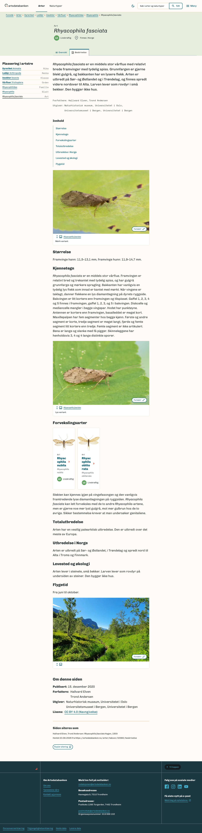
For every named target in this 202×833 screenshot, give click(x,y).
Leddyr (40, 15)
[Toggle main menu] (191, 6)
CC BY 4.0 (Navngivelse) (80, 712)
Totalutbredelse (64, 146)
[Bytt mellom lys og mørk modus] (133, 6)
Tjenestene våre (51, 790)
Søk (178, 6)
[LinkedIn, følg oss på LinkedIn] (180, 786)
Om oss (47, 785)
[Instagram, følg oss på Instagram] (173, 786)
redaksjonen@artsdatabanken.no (94, 784)
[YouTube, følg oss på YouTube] (186, 786)
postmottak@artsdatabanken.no (94, 811)
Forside (9, 15)
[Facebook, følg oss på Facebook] (167, 786)
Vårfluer (62, 15)
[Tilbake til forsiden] (16, 6)
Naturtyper (56, 5)
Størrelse (61, 128)
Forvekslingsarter (66, 140)
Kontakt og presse (52, 794)
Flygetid (60, 164)
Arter (41, 5)
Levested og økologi (67, 158)
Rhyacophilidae (76, 15)
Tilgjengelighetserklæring (40, 828)
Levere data (75, 828)
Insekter (50, 15)
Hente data (61, 828)
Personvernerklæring (13, 828)
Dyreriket (29, 15)
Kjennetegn (62, 134)
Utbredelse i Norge (66, 152)
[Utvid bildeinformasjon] (59, 237)
